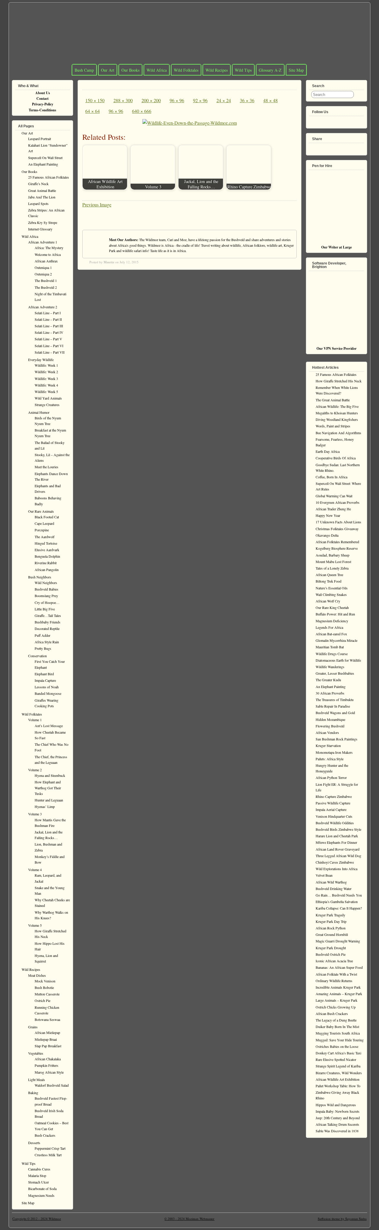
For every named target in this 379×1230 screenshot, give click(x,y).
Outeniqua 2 (43, 274)
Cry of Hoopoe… (47, 602)
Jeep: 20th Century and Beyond (338, 1117)
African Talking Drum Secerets (337, 1124)
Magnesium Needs (41, 1195)
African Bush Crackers (332, 1013)
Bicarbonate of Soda (42, 1188)
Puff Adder (42, 635)
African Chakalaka (48, 1058)
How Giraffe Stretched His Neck (339, 381)
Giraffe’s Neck (38, 183)
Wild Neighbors (46, 582)
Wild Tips (243, 70)
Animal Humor (38, 412)
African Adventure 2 (42, 306)
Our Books (130, 70)
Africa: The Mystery (49, 247)
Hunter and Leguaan (49, 800)
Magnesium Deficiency (332, 620)
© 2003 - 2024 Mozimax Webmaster (189, 1218)
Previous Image (96, 204)
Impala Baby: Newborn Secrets (337, 1111)
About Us (42, 92)
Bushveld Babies (46, 589)
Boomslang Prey (46, 595)
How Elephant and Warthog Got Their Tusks (48, 788)
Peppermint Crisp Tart (50, 1148)
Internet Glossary (40, 229)
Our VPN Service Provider (336, 348)
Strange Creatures (47, 404)
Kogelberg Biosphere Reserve (337, 548)
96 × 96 (177, 100)
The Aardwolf (44, 536)
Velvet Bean (324, 875)
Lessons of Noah (47, 686)
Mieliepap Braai (46, 1039)
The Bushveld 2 (46, 287)
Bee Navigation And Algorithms (338, 432)
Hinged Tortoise (46, 543)
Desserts (34, 1142)
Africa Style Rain (47, 641)
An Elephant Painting (43, 164)
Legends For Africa (329, 627)
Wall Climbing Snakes (331, 594)
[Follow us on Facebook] (312, 119)
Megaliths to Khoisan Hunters (337, 412)
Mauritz (109, 262)
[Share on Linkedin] (331, 146)
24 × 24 (223, 100)
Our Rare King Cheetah (332, 607)
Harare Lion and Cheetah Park (337, 835)
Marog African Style (49, 1072)
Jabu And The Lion (41, 197)
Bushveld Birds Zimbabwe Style (338, 829)
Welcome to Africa (48, 254)
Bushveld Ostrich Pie (331, 954)
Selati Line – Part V (48, 338)
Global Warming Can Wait (334, 495)
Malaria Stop (37, 1175)
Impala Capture (45, 680)
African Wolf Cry (328, 601)
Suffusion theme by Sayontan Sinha (342, 1218)
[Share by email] (341, 146)
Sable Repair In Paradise (333, 706)
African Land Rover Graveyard (337, 849)
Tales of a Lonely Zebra (332, 568)
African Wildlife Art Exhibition (337, 1079)
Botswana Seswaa (47, 1019)
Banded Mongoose (48, 693)
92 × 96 (200, 100)
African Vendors (327, 732)
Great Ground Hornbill (332, 934)
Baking (33, 1092)
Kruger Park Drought (331, 947)
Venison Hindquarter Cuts (334, 816)
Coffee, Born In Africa (331, 476)
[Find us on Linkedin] (341, 119)
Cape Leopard (44, 523)
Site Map (296, 70)
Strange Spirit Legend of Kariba (338, 1066)
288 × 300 (123, 100)
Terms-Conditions (42, 110)
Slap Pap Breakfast (48, 1045)
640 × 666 (141, 111)
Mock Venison (45, 981)
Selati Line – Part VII (50, 352)
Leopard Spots (38, 203)
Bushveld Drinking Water (333, 888)
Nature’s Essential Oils (332, 588)
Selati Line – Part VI (49, 345)
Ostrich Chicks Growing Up (336, 1007)
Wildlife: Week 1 (46, 365)
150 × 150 (95, 100)
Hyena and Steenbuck (50, 775)
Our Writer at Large (336, 247)
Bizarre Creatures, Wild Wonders (339, 1072)
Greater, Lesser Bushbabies (335, 673)
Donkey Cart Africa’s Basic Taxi (338, 1053)
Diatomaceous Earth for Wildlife (338, 660)
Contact (42, 98)
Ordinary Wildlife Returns (334, 980)
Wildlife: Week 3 (46, 378)
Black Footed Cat (47, 516)
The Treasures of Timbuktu (335, 699)
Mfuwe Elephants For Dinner (336, 842)
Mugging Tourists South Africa (338, 1033)
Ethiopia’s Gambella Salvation (337, 901)
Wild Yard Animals (48, 398)
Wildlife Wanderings (330, 666)
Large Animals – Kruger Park (336, 1000)
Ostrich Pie (42, 1000)
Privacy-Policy (42, 104)
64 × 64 (92, 111)
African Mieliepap (47, 1032)
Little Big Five (45, 609)
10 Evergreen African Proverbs (337, 502)
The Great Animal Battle (333, 399)
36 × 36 (247, 100)
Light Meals (36, 1079)
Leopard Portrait (39, 138)
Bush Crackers (45, 1135)
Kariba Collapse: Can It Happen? (339, 908)
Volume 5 (35, 925)
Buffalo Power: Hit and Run (335, 614)
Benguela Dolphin (47, 556)
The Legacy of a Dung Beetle (336, 1020)
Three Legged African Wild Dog (338, 855)
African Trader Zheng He (333, 508)
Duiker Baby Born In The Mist (337, 1026)
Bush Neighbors (39, 577)
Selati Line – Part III (49, 325)
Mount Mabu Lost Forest (333, 561)
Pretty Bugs (43, 648)
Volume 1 (35, 719)
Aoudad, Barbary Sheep (332, 555)
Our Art (107, 70)
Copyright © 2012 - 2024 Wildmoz (36, 1218)
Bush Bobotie (44, 987)
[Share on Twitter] (322, 146)
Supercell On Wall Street (45, 157)
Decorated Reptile (47, 628)
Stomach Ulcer (38, 1182)
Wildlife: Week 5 (46, 391)
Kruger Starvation (328, 745)
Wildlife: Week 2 (46, 371)
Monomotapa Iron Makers (334, 752)
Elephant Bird (44, 673)
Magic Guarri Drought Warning (338, 941)
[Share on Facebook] (312, 146)
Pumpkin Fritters (46, 1065)
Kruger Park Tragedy (330, 915)
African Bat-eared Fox (331, 633)
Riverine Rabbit (46, 562)
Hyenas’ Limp (45, 806)
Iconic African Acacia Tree (334, 960)
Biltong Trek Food (328, 581)
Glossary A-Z (270, 70)
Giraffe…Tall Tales (48, 615)
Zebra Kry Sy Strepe (42, 222)
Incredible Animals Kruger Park (338, 987)
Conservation (37, 655)
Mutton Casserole (47, 994)
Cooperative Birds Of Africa (336, 458)
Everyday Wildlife (41, 359)
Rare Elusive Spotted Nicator (336, 1059)
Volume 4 (35, 869)
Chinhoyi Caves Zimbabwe (335, 862)
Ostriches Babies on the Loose (337, 1046)
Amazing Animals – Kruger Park (339, 993)
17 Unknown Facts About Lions (338, 521)
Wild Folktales (186, 70)
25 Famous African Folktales (48, 177)
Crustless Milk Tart (48, 1154)
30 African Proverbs (330, 693)
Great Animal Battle (42, 190)
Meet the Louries (46, 466)
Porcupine (42, 529)
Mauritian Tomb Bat (330, 646)
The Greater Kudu (328, 679)
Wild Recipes (216, 70)
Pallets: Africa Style (329, 758)
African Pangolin (47, 569)
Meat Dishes (37, 975)
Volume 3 (35, 814)
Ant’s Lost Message (49, 725)
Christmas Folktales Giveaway (337, 528)
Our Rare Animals (41, 511)
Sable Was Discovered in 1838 (337, 1130)
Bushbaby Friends (47, 622)
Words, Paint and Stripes (333, 426)
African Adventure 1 (42, 242)
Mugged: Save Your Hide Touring (340, 1039)
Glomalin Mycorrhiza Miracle (336, 640)
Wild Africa (157, 70)
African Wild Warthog (331, 882)
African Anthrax (46, 261)
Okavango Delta (327, 535)
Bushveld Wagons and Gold (335, 712)
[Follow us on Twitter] (322, 119)
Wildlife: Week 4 (46, 385)
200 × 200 (151, 100)
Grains (33, 1026)
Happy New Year (328, 515)
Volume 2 (35, 769)
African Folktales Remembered (337, 541)
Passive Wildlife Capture (333, 803)
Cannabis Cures (39, 1169)
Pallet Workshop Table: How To (338, 1085)
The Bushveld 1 (46, 280)
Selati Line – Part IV (49, 332)
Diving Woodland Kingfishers (337, 419)
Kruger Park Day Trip (331, 921)
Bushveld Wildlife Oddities (335, 822)
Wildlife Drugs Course (332, 653)
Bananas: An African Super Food (339, 967)
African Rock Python (331, 928)
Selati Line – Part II (48, 319)
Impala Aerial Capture (331, 809)
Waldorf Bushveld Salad (52, 1085)
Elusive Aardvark (47, 549)
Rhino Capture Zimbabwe (334, 796)
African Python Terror (331, 777)
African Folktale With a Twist (336, 974)
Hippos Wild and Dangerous (336, 1104)
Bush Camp (84, 70)
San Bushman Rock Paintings (336, 739)
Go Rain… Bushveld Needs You (339, 895)
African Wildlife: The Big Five (337, 406)
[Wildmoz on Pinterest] (331, 119)
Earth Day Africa (328, 451)
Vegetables (35, 1053)
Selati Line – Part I (48, 312)
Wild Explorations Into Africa (336, 868)
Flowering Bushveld (330, 726)
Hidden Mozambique (330, 719)
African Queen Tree (329, 574)
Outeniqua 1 (43, 267)
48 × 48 (270, 100)
